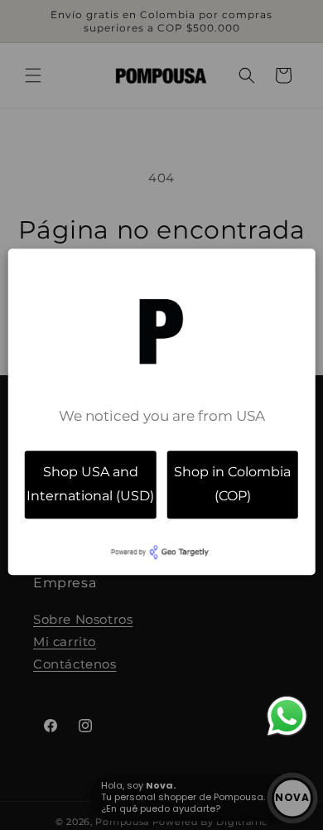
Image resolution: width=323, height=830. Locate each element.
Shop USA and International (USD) (90, 484)
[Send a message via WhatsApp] (287, 716)
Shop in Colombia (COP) (232, 484)
